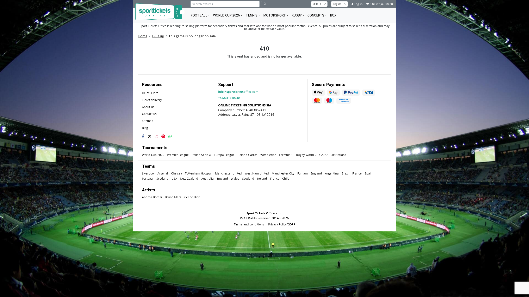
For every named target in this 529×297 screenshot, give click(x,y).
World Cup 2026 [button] (226, 15)
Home (142, 36)
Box (333, 15)
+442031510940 (229, 98)
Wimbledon (268, 155)
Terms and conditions (249, 224)
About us (148, 107)
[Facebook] (143, 136)
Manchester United (228, 173)
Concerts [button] (315, 15)
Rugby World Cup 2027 (312, 155)
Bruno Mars (173, 197)
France (357, 173)
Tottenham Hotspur (198, 173)
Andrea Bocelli (152, 197)
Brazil (345, 173)
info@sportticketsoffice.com (238, 92)
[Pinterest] (163, 136)
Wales (235, 178)
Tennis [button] (251, 15)
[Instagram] (156, 136)
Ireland (262, 178)
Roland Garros (247, 155)
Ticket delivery (152, 100)
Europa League (224, 155)
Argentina (332, 173)
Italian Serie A (201, 155)
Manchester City (283, 173)
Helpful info (150, 93)
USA (174, 178)
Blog (145, 128)
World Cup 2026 (153, 155)
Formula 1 (286, 155)
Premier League (178, 155)
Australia (207, 178)
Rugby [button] (297, 15)
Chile (285, 178)
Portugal (148, 178)
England (316, 173)
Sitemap (147, 121)
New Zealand (189, 178)
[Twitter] (149, 136)
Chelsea (176, 173)
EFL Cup (158, 36)
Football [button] (199, 15)
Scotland (162, 178)
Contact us (149, 114)
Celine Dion (192, 197)
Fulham (302, 173)
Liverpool (148, 173)
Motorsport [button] (274, 15)
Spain (369, 173)
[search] (265, 4)
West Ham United (257, 173)
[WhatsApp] (170, 136)
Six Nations (338, 155)
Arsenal (162, 173)
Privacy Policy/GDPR (281, 224)
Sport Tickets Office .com (264, 213)
